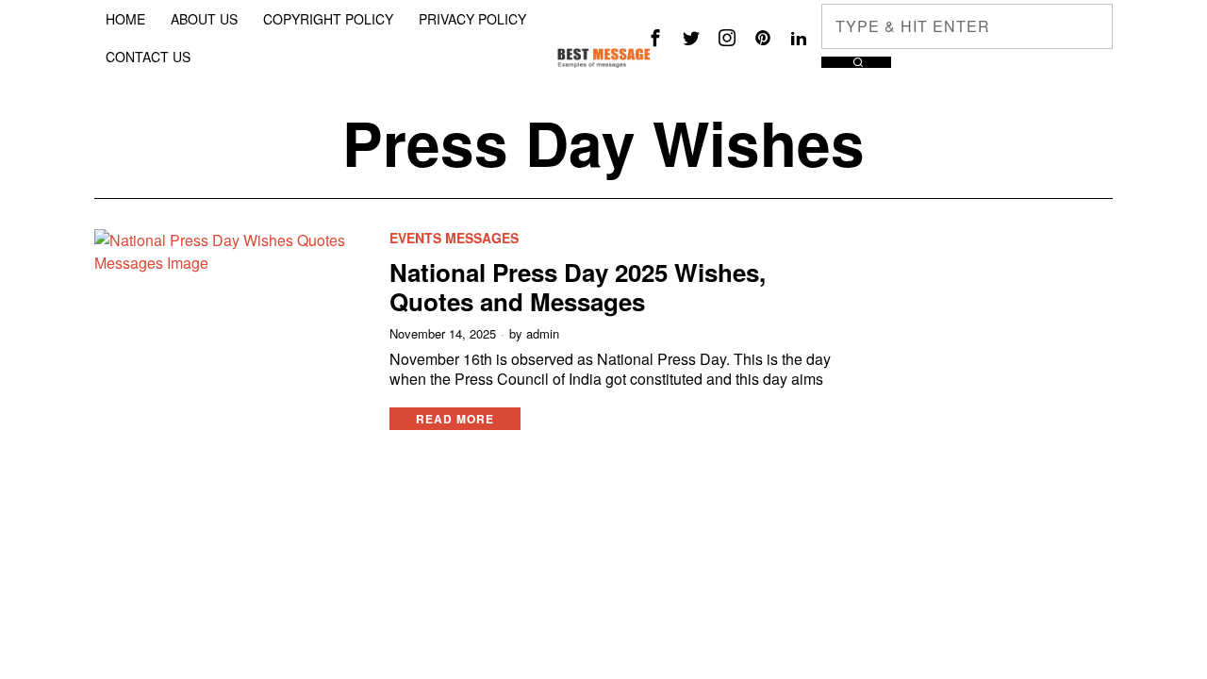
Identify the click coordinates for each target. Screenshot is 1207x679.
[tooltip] (655, 38)
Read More (455, 418)
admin (542, 333)
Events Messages (454, 238)
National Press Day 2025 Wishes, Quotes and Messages (577, 286)
